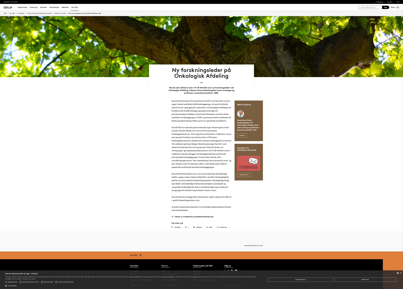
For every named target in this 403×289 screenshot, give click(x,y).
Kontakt (242, 135)
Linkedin (199, 227)
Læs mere (32, 279)
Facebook (177, 227)
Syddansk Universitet (10, 2)
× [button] (400, 273)
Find (398, 2)
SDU (5, 13)
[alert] (201, 279)
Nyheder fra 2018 (60, 13)
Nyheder (43, 7)
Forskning (33, 7)
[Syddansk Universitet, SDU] (8, 7)
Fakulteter (21, 13)
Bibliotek (65, 7)
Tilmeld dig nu (243, 175)
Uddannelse (22, 7)
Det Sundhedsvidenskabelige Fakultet (39, 13)
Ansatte (389, 2)
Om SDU (74, 7)
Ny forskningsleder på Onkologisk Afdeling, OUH (85, 13)
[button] (6, 282)
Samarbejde (54, 7)
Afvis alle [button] (365, 279)
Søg (385, 7)
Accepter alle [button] (300, 279)
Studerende (379, 2)
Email (210, 227)
